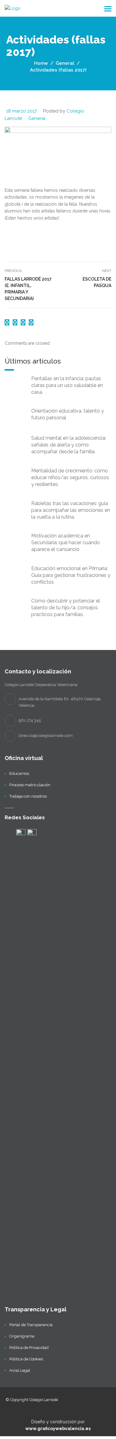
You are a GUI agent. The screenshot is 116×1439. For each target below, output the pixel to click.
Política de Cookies (26, 1359)
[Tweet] (16, 322)
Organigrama (21, 1336)
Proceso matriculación (29, 785)
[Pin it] (24, 322)
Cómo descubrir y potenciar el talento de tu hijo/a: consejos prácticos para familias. (65, 607)
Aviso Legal (19, 1370)
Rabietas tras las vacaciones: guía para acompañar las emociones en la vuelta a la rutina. (70, 510)
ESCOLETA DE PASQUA (97, 282)
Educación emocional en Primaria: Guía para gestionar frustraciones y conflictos (70, 575)
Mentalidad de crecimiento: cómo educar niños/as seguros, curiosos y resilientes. (70, 477)
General (36, 118)
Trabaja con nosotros (28, 796)
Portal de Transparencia (31, 1324)
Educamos (19, 773)
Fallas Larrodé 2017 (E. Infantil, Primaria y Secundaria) (28, 289)
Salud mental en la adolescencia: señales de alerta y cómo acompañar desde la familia (68, 444)
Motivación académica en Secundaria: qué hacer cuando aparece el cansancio (65, 542)
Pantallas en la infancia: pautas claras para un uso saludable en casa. (67, 385)
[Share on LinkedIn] (31, 322)
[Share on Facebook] (8, 322)
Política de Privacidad (29, 1347)
